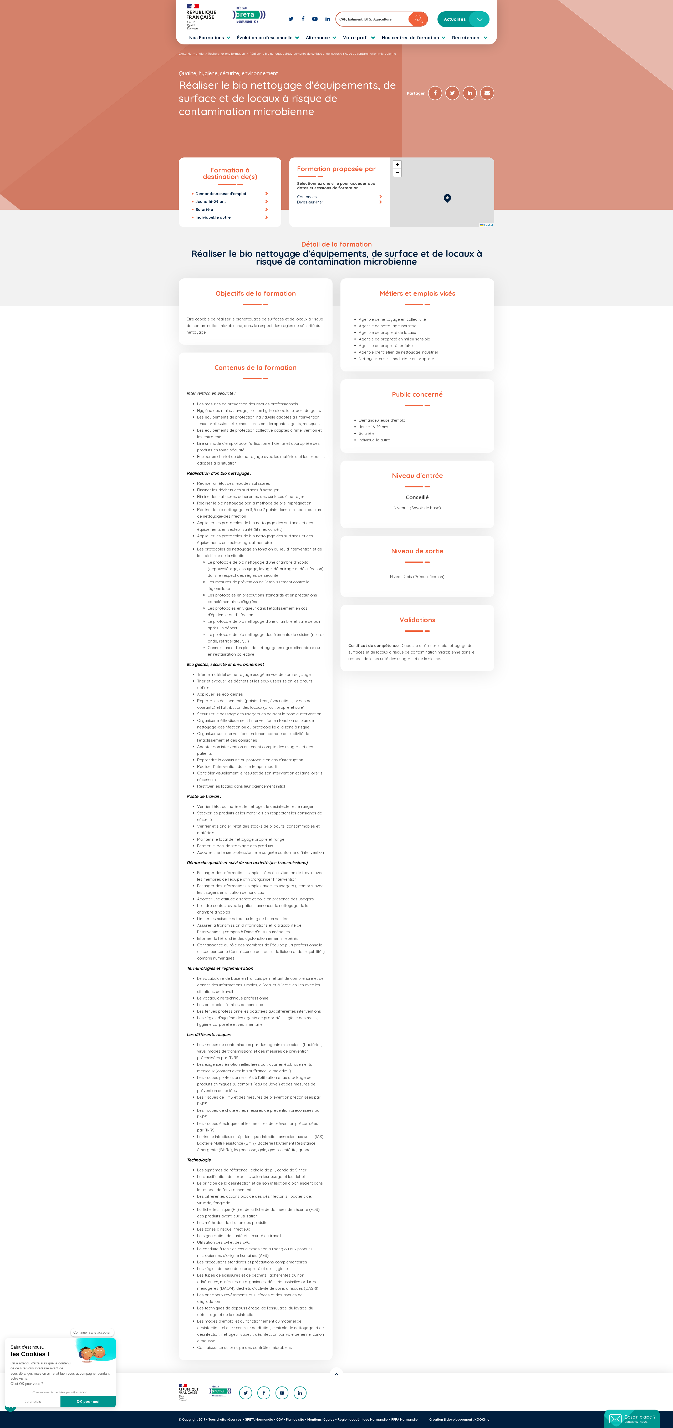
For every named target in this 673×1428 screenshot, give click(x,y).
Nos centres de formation (410, 37)
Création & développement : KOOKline (459, 1419)
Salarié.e (204, 209)
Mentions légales (320, 1419)
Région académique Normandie (363, 1419)
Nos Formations (206, 37)
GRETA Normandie (259, 1419)
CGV (279, 1419)
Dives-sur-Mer (310, 202)
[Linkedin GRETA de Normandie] (327, 19)
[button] (447, 197)
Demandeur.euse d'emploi (221, 194)
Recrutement (466, 37)
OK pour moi (88, 1401)
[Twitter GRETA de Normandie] (292, 19)
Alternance (318, 37)
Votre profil (356, 37)
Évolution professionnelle (265, 37)
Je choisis (33, 1401)
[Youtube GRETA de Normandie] (315, 19)
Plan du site (295, 1419)
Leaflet (488, 225)
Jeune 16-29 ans (211, 201)
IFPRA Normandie (404, 1419)
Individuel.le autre (213, 217)
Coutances (307, 196)
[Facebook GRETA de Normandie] (304, 19)
